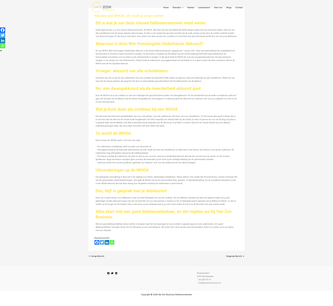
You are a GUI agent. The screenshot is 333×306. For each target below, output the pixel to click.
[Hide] (1, 51)
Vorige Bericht (96, 256)
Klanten (190, 7)
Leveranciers (204, 7)
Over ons (218, 7)
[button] (182, 7)
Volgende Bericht (235, 256)
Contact (239, 7)
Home (166, 7)
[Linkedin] (107, 242)
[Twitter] (102, 242)
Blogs (229, 7)
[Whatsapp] (112, 242)
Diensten (177, 7)
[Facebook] (97, 242)
